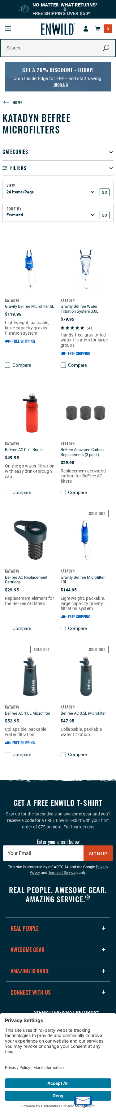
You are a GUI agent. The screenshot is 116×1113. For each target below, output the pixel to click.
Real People (25, 928)
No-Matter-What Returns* (65, 4)
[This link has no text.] (86, 28)
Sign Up (98, 854)
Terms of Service (61, 872)
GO (104, 192)
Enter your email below (58, 841)
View (10, 186)
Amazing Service (30, 971)
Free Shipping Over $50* (61, 13)
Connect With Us (31, 992)
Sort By (14, 209)
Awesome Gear (28, 950)
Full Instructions (78, 827)
